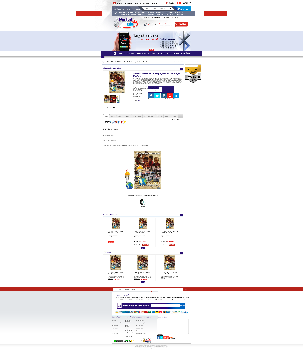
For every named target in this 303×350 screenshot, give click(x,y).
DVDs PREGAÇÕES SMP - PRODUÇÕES (140, 89)
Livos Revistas (198, 61)
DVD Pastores (191, 61)
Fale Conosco (139, 330)
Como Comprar (139, 328)
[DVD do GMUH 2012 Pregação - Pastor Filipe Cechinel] (117, 82)
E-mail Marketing (129, 336)
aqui (154, 25)
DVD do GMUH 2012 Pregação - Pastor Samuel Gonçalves (143, 232)
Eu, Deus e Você (115, 333)
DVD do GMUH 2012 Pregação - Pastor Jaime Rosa (116, 273)
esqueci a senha (168, 25)
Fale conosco (138, 3)
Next (153, 50)
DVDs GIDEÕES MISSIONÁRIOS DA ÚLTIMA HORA (139, 92)
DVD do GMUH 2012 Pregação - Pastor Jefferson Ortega (116, 232)
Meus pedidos (146, 3)
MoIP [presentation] (166, 116)
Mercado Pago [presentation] (149, 116)
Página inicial (120, 3)
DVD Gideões (175, 17)
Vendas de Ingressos (141, 333)
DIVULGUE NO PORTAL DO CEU (129, 333)
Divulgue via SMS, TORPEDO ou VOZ (129, 329)
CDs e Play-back (177, 61)
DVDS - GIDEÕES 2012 (116, 61)
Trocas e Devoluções (141, 323)
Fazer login (161, 25)
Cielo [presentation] (106, 116)
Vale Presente (139, 325)
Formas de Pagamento (127, 321)
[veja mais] (110, 236)
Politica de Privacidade (117, 323)
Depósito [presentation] (127, 116)
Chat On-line (154, 3)
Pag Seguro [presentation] (137, 116)
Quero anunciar (128, 3)
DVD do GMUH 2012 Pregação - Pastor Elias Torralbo (170, 232)
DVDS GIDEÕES (140, 88)
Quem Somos (115, 325)
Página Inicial (105, 61)
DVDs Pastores (165, 17)
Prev (150, 50)
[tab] (106, 116)
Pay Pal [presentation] (159, 116)
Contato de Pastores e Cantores (127, 325)
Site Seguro (114, 320)
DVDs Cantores (156, 17)
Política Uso (114, 330)
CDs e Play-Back (146, 17)
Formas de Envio (140, 320)
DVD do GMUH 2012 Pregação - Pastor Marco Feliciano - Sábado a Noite (169, 273)
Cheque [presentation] (174, 116)
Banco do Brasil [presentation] (116, 116)
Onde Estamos (115, 328)
